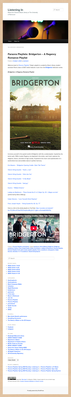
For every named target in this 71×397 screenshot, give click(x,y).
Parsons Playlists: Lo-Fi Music (49, 367)
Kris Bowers (37, 248)
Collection (11, 286)
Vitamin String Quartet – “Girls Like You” (20, 174)
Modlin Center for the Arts (15, 343)
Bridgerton (48, 67)
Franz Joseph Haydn (24, 248)
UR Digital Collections (14, 351)
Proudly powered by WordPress (35, 390)
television (15, 251)
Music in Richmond (13, 296)
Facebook (10, 327)
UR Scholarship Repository (15, 353)
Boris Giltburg (43, 246)
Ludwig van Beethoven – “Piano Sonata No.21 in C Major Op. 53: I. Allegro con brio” (33, 192)
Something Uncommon (14, 318)
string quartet (51, 250)
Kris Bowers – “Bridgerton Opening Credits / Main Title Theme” (26, 165)
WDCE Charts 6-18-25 (14, 271)
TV (19, 251)
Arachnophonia (12, 280)
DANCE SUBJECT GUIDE (15, 338)
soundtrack (44, 250)
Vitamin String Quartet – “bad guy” (18, 183)
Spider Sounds (12, 305)
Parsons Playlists (24, 65)
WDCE (9, 309)
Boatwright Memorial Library (16, 336)
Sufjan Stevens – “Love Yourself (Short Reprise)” (22, 199)
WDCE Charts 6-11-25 (14, 273)
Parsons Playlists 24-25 (14, 250)
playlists (34, 250)
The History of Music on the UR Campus (19, 320)
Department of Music (14, 340)
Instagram (10, 329)
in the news (11, 294)
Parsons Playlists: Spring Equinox (51, 371)
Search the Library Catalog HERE (17, 347)
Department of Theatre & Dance (17, 341)
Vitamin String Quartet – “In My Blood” (19, 179)
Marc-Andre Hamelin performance (17, 316)
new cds (10, 298)
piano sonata (24, 250)
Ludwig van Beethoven (47, 248)
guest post (11, 292)
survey (10, 307)
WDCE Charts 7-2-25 (13, 267)
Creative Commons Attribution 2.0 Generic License (31, 381)
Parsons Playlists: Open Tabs (49, 369)
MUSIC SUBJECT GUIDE (15, 345)
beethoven (36, 246)
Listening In (15, 10)
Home (9, 41)
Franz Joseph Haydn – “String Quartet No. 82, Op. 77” (24, 203)
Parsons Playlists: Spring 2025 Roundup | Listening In (23, 367)
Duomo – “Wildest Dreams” (16, 188)
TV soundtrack (24, 251)
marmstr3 (25, 61)
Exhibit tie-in (11, 290)
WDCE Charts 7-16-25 (14, 265)
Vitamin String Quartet (34, 251)
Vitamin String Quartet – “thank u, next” (19, 170)
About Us (16, 41)
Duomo (16, 248)
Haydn (31, 248)
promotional (26, 246)
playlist (30, 250)
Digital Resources (13, 288)
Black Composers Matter (15, 284)
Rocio (38, 250)
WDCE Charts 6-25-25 (14, 269)
